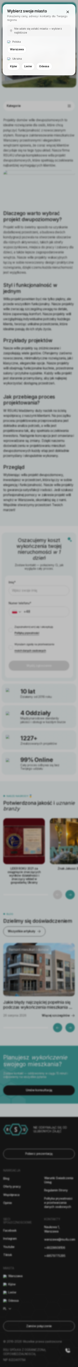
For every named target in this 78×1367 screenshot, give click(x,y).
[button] (67, 12)
